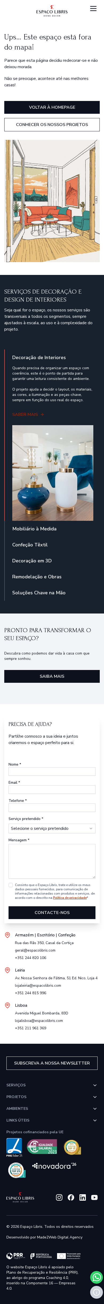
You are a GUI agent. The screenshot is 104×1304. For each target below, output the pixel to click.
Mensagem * (19, 840)
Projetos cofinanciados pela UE (34, 1132)
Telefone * (18, 800)
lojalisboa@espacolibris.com (39, 1020)
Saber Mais (25, 414)
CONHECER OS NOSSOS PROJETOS (52, 125)
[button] (96, 1292)
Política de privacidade (70, 898)
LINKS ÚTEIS (17, 1120)
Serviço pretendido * (26, 818)
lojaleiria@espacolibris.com (38, 985)
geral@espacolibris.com (35, 950)
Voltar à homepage (52, 107)
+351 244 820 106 (30, 957)
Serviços (16, 1085)
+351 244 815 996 (30, 993)
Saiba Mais (52, 676)
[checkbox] (11, 885)
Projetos (16, 1096)
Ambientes (17, 1108)
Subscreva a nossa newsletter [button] (52, 1063)
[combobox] (52, 828)
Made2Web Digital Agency (59, 1237)
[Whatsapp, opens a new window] (96, 1277)
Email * (14, 782)
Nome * (15, 764)
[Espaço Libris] (52, 11)
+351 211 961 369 (30, 1028)
